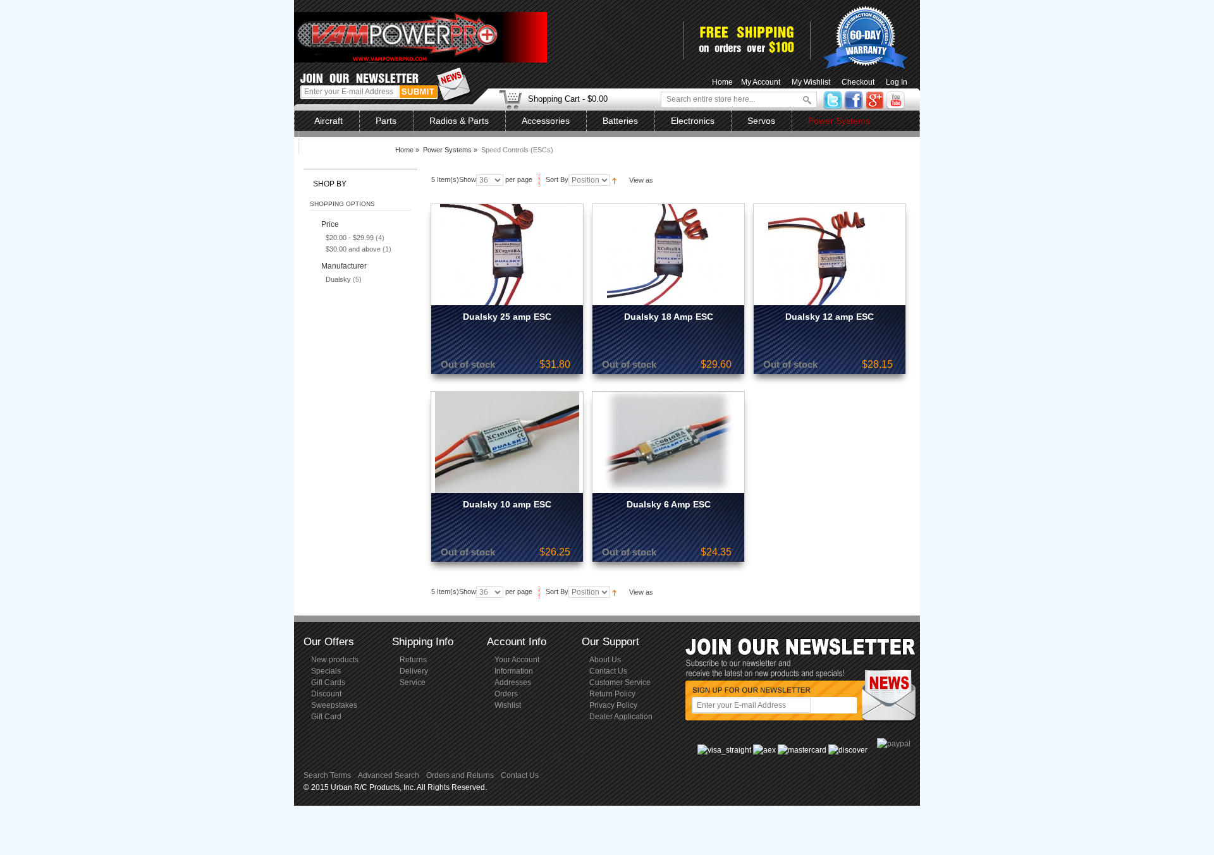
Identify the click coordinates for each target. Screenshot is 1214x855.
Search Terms (327, 775)
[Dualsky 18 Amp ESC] (668, 254)
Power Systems (447, 150)
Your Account (516, 659)
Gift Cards (328, 682)
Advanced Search (388, 775)
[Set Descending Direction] (614, 179)
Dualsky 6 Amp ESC (669, 504)
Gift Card (326, 716)
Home (722, 82)
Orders (506, 693)
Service (413, 682)
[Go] (803, 99)
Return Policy (612, 693)
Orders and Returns (460, 775)
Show (467, 179)
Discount (326, 693)
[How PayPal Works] (893, 743)
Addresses (512, 682)
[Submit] (418, 91)
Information (513, 671)
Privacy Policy (613, 705)
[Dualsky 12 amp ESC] (829, 254)
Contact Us (608, 671)
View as (641, 180)
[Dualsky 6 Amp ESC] (668, 442)
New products (335, 659)
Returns (413, 659)
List (688, 180)
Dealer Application (621, 716)
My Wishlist (811, 82)
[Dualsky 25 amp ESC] (507, 254)
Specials (326, 671)
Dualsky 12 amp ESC (829, 317)
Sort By (557, 179)
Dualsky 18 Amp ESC (668, 317)
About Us (605, 659)
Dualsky (338, 279)
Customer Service (620, 682)
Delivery (414, 671)
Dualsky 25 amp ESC (507, 317)
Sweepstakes (334, 705)
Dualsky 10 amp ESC (507, 504)
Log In (896, 82)
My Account (760, 82)
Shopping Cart (554, 99)
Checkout (858, 82)
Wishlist (507, 705)
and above (353, 249)
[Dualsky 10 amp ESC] (507, 442)
